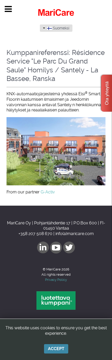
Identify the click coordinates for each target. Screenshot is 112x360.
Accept (56, 348)
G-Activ (48, 192)
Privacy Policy (56, 280)
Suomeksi (60, 28)
